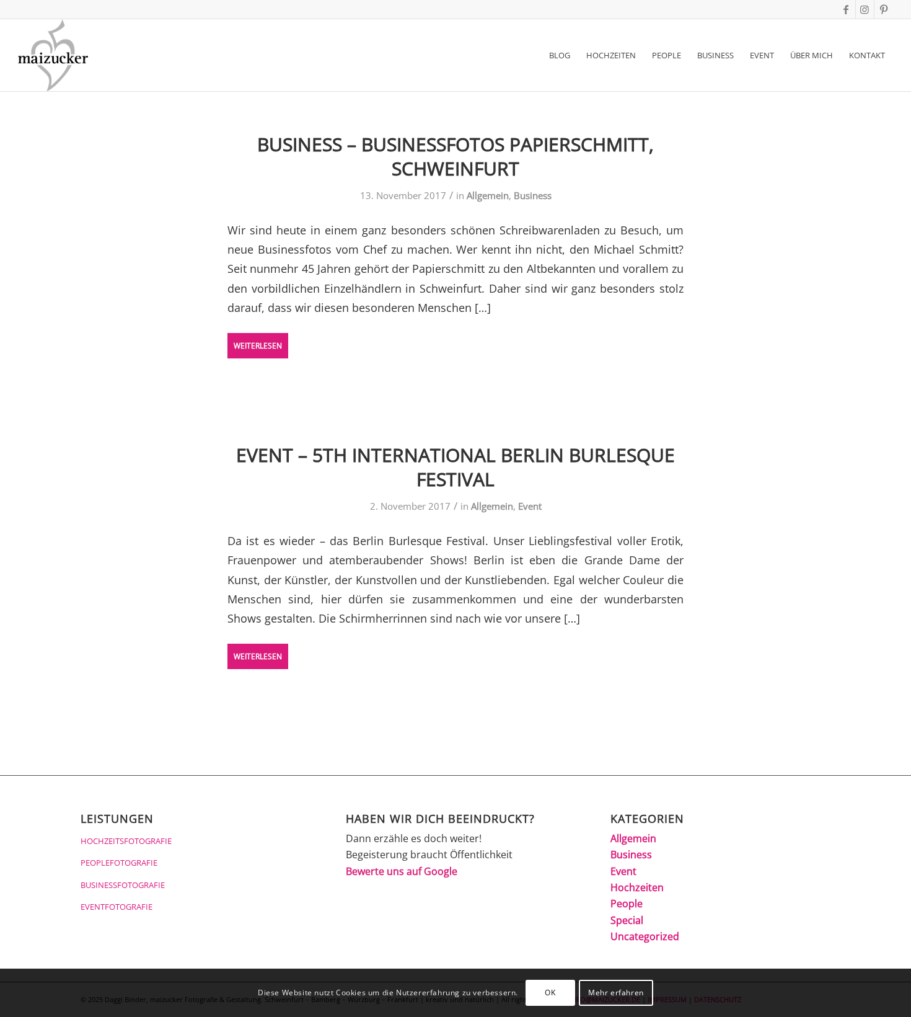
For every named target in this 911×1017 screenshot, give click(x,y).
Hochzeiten (637, 887)
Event (530, 506)
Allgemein (488, 195)
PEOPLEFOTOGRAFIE (119, 862)
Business (533, 195)
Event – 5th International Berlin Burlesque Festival (455, 467)
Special (626, 920)
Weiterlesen (258, 345)
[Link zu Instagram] (865, 9)
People (626, 903)
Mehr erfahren (616, 992)
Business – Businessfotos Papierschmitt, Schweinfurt (455, 156)
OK (550, 992)
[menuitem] (559, 55)
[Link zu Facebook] (846, 9)
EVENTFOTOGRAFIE (116, 906)
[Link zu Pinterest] (883, 9)
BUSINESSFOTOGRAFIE (123, 884)
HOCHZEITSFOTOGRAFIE (126, 840)
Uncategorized (644, 936)
